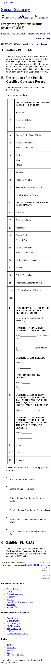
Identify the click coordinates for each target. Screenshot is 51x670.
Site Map (11, 604)
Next (47, 33)
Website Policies (14, 607)
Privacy (10, 599)
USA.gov (11, 631)
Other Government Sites (17, 633)
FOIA (9, 592)
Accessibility (12, 589)
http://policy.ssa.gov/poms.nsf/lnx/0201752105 (20, 565)
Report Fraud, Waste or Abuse (20, 602)
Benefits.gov (12, 618)
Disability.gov (13, 621)
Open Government (15, 594)
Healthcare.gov (13, 623)
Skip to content (8, 2)
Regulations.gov (14, 628)
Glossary (11, 597)
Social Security (15, 9)
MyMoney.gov (13, 626)
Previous (40, 33)
